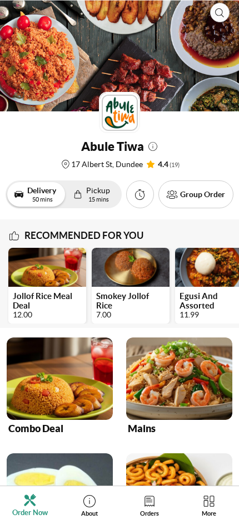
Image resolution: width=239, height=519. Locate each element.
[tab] (30, 505)
